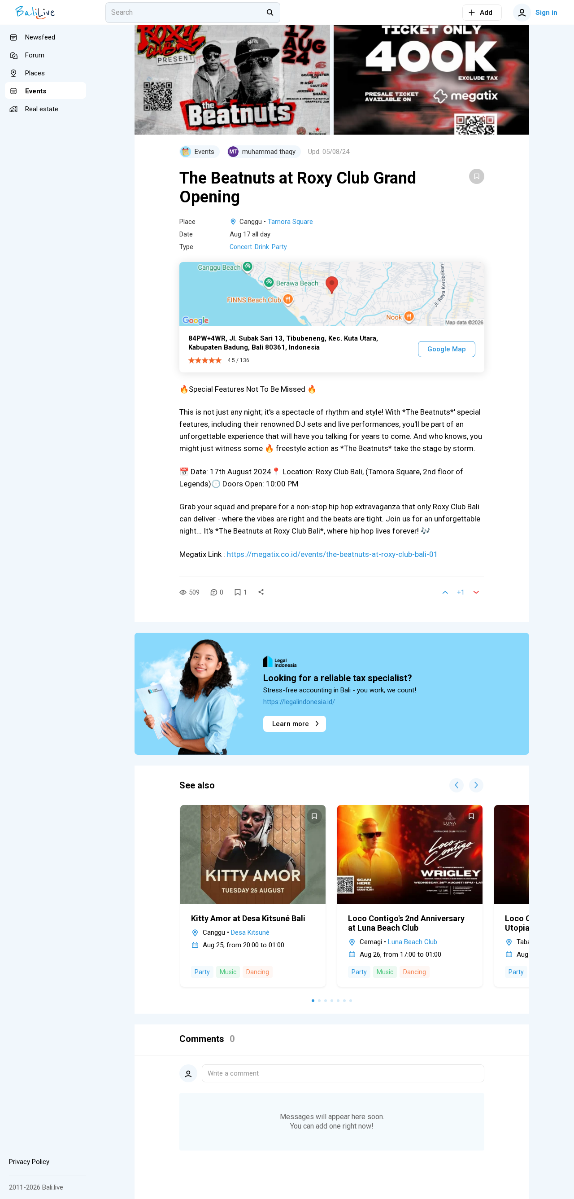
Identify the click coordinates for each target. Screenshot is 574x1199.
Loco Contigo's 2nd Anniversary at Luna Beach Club (406, 923)
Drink (262, 246)
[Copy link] (261, 592)
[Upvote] (445, 592)
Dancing (257, 972)
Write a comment (233, 1073)
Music (228, 972)
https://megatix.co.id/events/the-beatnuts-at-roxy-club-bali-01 (332, 554)
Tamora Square (290, 222)
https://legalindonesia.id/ (299, 702)
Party (279, 246)
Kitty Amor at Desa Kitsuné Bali (248, 918)
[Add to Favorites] (476, 176)
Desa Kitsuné (250, 932)
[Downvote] (476, 592)
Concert (241, 246)
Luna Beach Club (412, 942)
